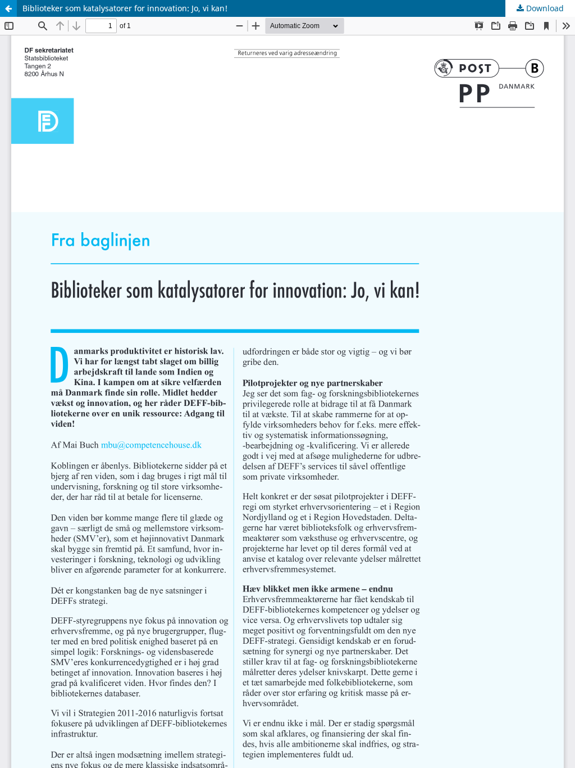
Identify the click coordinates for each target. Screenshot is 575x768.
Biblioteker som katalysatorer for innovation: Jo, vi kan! (124, 8)
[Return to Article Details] (8, 8)
